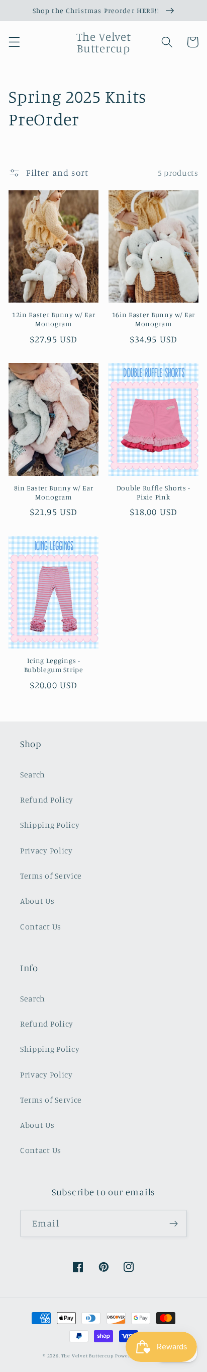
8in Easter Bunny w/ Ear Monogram (53, 492)
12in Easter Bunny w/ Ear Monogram (53, 319)
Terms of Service (51, 876)
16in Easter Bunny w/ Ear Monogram (153, 319)
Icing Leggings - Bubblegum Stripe (53, 665)
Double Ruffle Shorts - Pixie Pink (153, 492)
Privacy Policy (46, 850)
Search (32, 774)
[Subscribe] (173, 1223)
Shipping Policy (49, 825)
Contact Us (40, 926)
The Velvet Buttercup (87, 1355)
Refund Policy (46, 800)
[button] (14, 42)
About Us (37, 901)
